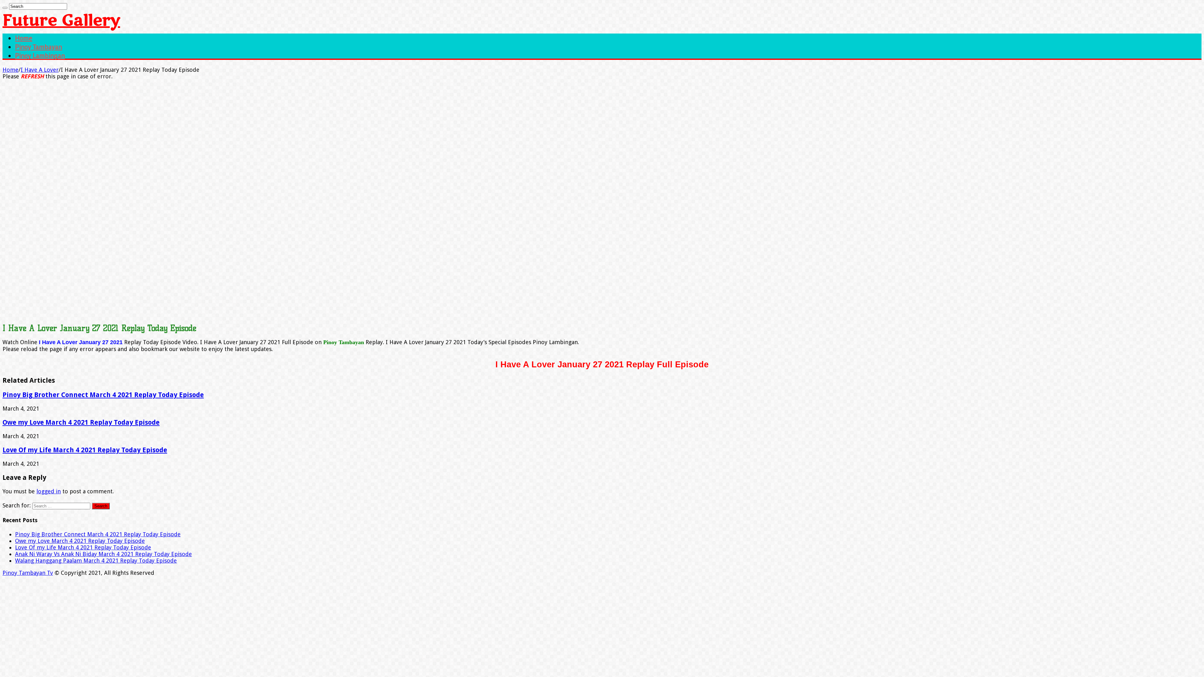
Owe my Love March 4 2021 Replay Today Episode (81, 422)
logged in (48, 491)
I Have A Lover (40, 69)
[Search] (5, 8)
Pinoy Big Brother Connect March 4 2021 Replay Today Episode (103, 395)
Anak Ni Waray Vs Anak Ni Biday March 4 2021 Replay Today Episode (103, 554)
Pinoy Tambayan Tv (28, 572)
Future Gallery (61, 20)
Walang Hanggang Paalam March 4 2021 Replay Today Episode (96, 560)
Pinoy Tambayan (38, 46)
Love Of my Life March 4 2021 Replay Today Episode (85, 450)
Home (23, 38)
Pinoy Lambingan (40, 55)
